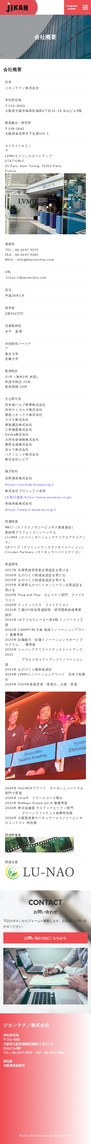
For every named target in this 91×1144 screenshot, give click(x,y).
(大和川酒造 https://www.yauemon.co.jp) (38, 497)
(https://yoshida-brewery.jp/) (29, 484)
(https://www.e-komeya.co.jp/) (30, 509)
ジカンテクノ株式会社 (26, 1025)
